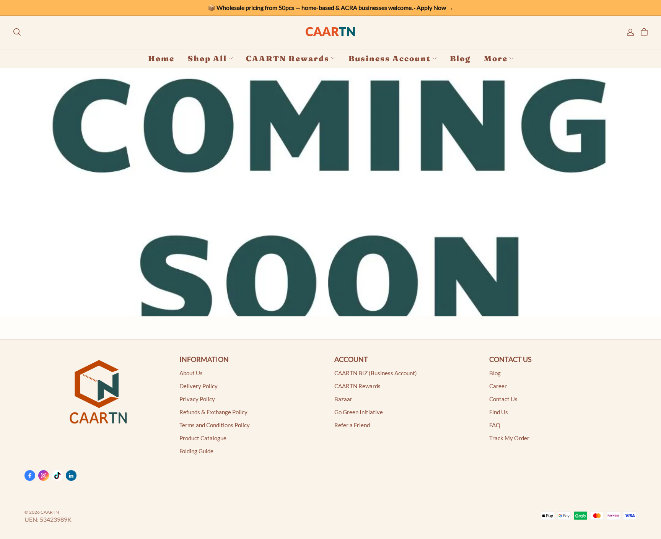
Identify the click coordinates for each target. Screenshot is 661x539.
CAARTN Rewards (287, 58)
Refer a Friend (352, 425)
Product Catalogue (202, 438)
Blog (460, 58)
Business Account (389, 58)
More (496, 58)
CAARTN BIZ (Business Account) (375, 373)
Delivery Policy (198, 386)
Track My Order (509, 438)
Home (161, 58)
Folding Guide (196, 451)
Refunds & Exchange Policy (213, 412)
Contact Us (503, 399)
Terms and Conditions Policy (214, 425)
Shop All (207, 58)
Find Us (498, 412)
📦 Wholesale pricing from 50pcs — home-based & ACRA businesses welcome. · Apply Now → (330, 7)
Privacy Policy (197, 399)
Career (498, 386)
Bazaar (343, 399)
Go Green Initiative (358, 412)
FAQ (494, 425)
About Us (191, 373)
